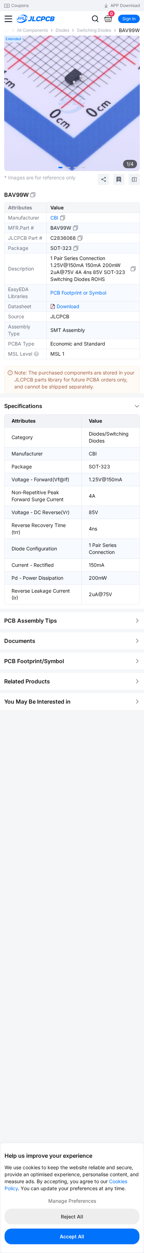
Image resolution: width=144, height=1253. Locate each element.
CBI (54, 218)
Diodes (62, 30)
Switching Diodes (94, 30)
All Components (32, 30)
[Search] (95, 18)
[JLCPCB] (43, 19)
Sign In (129, 18)
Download (68, 306)
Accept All (72, 1236)
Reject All (72, 1216)
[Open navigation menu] (8, 19)
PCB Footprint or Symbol (78, 293)
